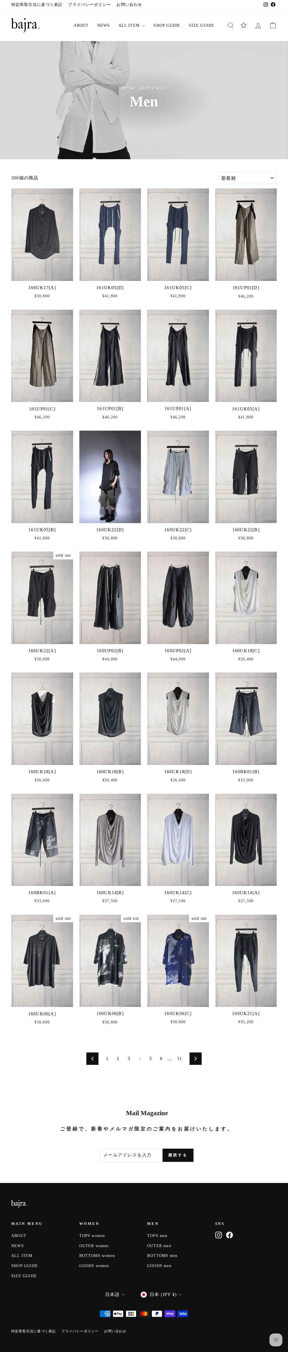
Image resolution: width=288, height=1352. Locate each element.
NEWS (103, 25)
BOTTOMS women (97, 1256)
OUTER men (159, 1246)
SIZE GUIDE (201, 25)
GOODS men (159, 1266)
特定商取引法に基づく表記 (36, 5)
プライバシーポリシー (89, 5)
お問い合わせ (129, 5)
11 (179, 1058)
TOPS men (157, 1236)
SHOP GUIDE (167, 25)
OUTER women (94, 1246)
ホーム (127, 88)
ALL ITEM (129, 25)
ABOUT (81, 25)
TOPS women (92, 1236)
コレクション (151, 88)
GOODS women (94, 1266)
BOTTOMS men (162, 1256)
